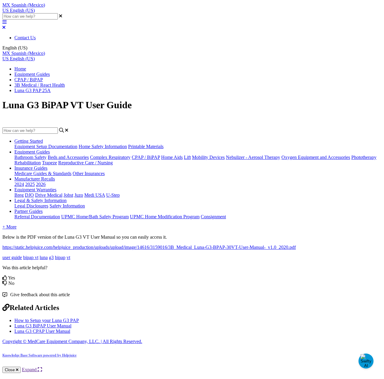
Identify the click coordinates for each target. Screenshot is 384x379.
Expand (30, 369)
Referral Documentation (37, 216)
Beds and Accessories (68, 157)
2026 (41, 184)
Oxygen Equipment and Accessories (315, 157)
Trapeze (49, 162)
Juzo (78, 195)
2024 (19, 184)
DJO (29, 195)
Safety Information (67, 205)
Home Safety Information (103, 146)
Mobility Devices (208, 157)
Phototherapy (363, 157)
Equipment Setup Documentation (45, 146)
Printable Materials (146, 146)
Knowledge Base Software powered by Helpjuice (39, 355)
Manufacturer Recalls (34, 178)
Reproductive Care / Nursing (85, 162)
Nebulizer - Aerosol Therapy (253, 157)
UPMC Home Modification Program (165, 216)
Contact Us (25, 37)
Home (20, 68)
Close (10, 370)
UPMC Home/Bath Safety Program (95, 216)
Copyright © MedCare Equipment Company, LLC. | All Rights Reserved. (72, 341)
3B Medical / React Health (39, 85)
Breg (19, 195)
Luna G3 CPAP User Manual (42, 331)
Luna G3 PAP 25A (32, 90)
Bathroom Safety (30, 157)
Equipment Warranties (35, 189)
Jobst (68, 195)
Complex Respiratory (110, 157)
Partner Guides (28, 211)
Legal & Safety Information (40, 200)
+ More (9, 226)
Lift (187, 157)
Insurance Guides (30, 168)
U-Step (113, 195)
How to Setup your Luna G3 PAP (46, 320)
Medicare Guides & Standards (42, 173)
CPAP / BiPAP (28, 79)
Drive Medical (48, 195)
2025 (30, 184)
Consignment (213, 216)
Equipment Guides (32, 74)
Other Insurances (89, 173)
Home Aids (172, 157)
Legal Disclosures (31, 205)
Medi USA (94, 195)
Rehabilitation (27, 162)
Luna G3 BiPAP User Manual (42, 325)
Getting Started (28, 141)
